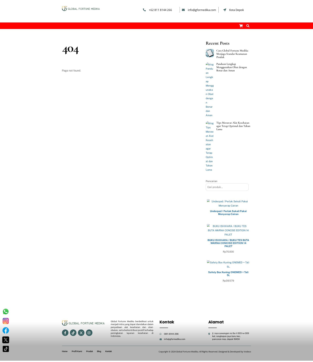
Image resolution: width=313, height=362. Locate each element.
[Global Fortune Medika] (81, 9)
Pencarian (211, 181)
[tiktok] (73, 332)
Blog (99, 351)
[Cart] (241, 25)
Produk (89, 351)
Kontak (108, 351)
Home (64, 351)
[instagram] (89, 332)
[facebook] (65, 332)
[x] (81, 332)
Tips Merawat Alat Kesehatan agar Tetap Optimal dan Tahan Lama (233, 126)
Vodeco (247, 351)
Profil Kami (77, 351)
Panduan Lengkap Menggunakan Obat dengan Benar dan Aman (231, 67)
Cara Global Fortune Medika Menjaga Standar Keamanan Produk (232, 54)
